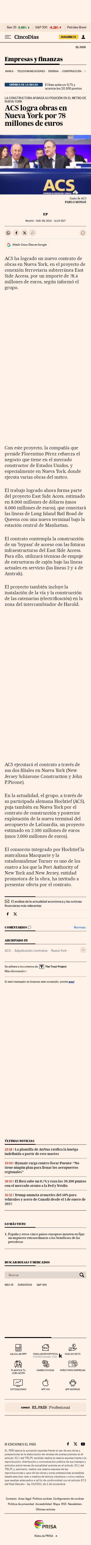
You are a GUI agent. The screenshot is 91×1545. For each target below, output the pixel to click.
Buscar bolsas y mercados (27, 1262)
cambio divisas (45, 1370)
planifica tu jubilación (18, 1371)
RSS (63, 1504)
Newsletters (75, 1504)
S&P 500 (41, 27)
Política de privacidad (21, 1504)
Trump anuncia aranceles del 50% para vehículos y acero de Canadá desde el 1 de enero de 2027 (45, 1199)
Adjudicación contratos (30, 950)
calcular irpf (18, 1354)
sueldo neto (72, 1354)
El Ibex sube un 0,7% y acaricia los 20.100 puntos (63, 86)
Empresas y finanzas (34, 59)
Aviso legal (24, 1498)
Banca (9, 71)
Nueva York (59, 950)
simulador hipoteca (45, 1354)
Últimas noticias (19, 1141)
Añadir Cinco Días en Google (29, 244)
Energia (53, 71)
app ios (45, 1389)
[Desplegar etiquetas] (83, 950)
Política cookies (42, 1498)
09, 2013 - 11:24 (50, 220)
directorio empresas (72, 1370)
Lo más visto (15, 1224)
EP (45, 214)
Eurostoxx (25, 1285)
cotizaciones (18, 1389)
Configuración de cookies (68, 1498)
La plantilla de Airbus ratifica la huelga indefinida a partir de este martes (41, 1151)
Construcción (71, 71)
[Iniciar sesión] (83, 37)
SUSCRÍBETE (68, 37)
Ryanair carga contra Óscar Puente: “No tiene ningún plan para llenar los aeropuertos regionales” (42, 1167)
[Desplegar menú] (8, 37)
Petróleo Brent (76, 27)
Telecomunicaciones (31, 71)
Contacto (11, 1498)
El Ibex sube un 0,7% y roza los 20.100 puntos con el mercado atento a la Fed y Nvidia (45, 1183)
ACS (8, 950)
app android (72, 1389)
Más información (15, 971)
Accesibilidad (43, 1504)
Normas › (80, 927)
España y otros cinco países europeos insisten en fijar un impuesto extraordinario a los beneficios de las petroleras (46, 1238)
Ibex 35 (11, 27)
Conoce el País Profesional (45, 1407)
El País (80, 47)
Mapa (56, 1504)
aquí (71, 981)
